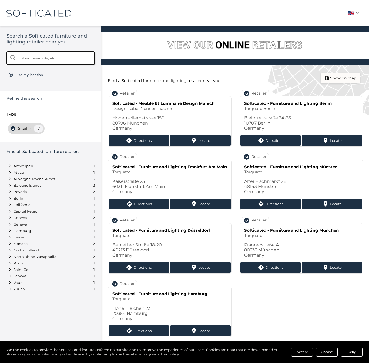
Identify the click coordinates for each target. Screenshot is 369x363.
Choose (327, 352)
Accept (302, 352)
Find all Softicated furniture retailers (43, 151)
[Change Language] (354, 13)
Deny (352, 352)
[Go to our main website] (38, 13)
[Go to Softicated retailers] (235, 45)
